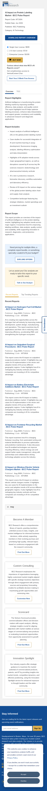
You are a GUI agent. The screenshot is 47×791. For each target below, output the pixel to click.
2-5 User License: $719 (18, 51)
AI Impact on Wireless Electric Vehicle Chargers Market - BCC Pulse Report (22, 468)
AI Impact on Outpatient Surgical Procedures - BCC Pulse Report (20, 346)
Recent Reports (12, 295)
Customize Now (23, 598)
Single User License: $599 (19, 47)
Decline (23, 781)
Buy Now (17, 60)
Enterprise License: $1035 (19, 54)
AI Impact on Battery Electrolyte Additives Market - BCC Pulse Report (22, 386)
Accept (23, 774)
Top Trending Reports (29, 295)
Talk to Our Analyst (25, 283)
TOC (18, 91)
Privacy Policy (12, 758)
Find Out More (23, 552)
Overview (9, 91)
